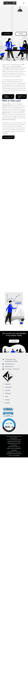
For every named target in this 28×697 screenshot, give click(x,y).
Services (7, 390)
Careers (7, 400)
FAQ (6, 396)
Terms (10, 455)
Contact (7, 403)
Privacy (20, 453)
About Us (8, 384)
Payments (8, 393)
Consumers (8, 387)
